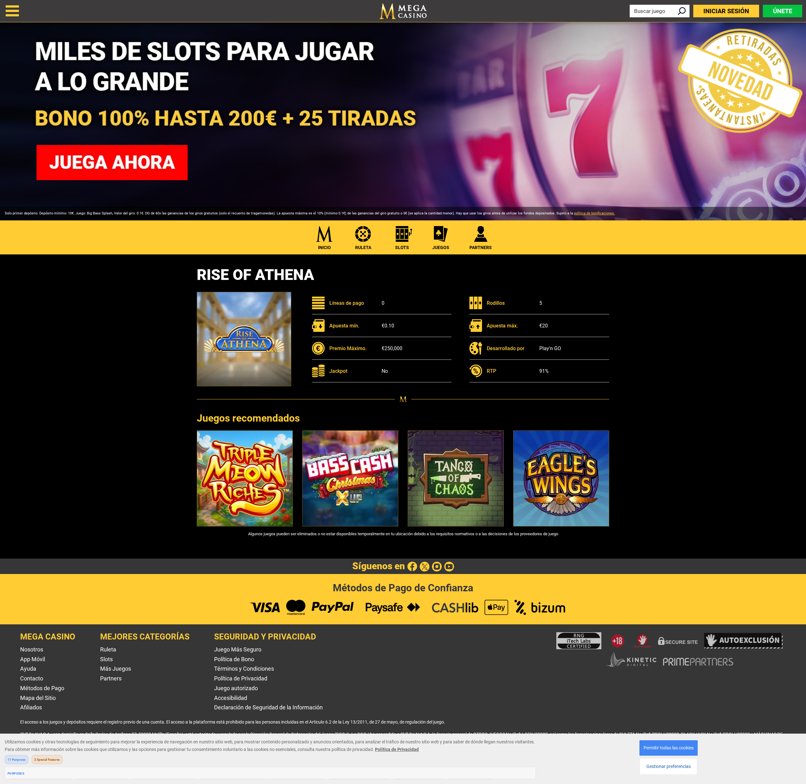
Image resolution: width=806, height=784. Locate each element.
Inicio (324, 247)
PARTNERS (480, 247)
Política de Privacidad (240, 678)
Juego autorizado (236, 688)
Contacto (31, 678)
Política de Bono (234, 659)
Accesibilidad (230, 698)
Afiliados (31, 707)
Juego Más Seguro (237, 649)
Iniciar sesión (726, 11)
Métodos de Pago (42, 688)
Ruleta (363, 247)
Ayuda (28, 668)
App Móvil (32, 659)
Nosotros (31, 649)
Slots (402, 247)
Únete (782, 11)
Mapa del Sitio (38, 698)
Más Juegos (115, 668)
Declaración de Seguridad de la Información (268, 707)
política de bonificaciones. (594, 213)
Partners (111, 678)
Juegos (440, 247)
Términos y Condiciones (244, 668)
